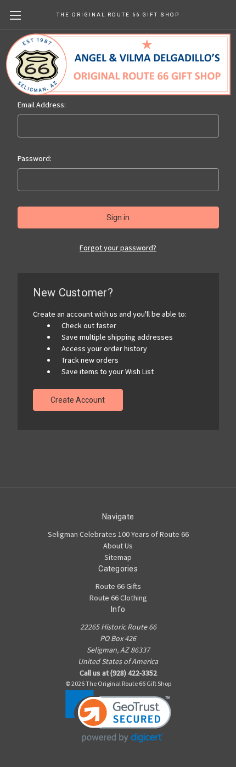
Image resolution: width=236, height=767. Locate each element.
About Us (118, 546)
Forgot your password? (118, 248)
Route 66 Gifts (118, 586)
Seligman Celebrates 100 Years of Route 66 (118, 534)
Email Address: (42, 105)
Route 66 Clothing (118, 598)
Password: (35, 158)
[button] (118, 716)
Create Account (77, 400)
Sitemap (118, 557)
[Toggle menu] (15, 15)
